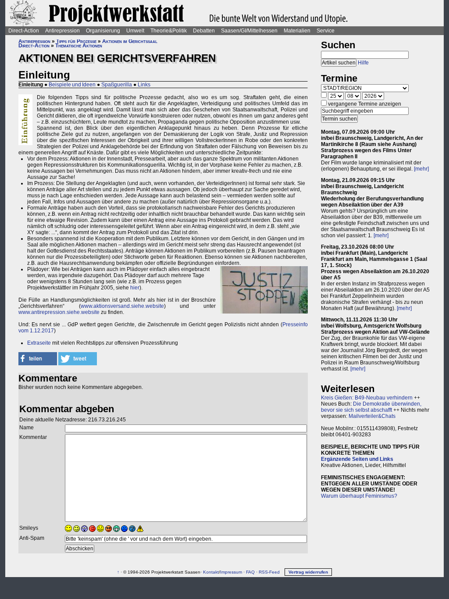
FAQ (250, 572)
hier (134, 288)
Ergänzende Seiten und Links (357, 459)
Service (326, 31)
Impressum (231, 572)
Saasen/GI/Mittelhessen (249, 31)
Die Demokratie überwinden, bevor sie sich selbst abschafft (371, 407)
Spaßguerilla (116, 85)
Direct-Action (23, 31)
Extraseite (39, 343)
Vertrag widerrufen (308, 572)
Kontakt (211, 572)
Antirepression (62, 31)
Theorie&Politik (168, 31)
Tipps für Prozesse (76, 41)
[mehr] (421, 169)
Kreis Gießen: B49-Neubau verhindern (367, 398)
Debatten (204, 31)
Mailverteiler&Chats (372, 416)
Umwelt (135, 31)
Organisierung (103, 31)
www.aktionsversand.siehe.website (122, 306)
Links (144, 85)
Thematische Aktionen (78, 46)
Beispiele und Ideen (72, 85)
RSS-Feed (269, 572)
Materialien (297, 31)
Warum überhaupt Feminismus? (359, 496)
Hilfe (363, 63)
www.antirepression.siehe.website (59, 312)
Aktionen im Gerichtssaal (129, 41)
